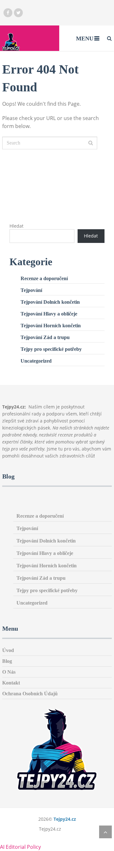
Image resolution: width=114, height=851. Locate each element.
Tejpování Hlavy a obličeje (49, 313)
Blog (7, 661)
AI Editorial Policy (20, 846)
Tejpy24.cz (65, 819)
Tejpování (31, 290)
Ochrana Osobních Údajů (30, 693)
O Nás (9, 672)
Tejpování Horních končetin (51, 325)
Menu (84, 38)
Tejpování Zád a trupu (45, 337)
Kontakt (11, 682)
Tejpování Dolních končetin (50, 302)
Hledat (16, 226)
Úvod (8, 650)
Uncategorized (36, 361)
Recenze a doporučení (44, 278)
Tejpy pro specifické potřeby (51, 349)
